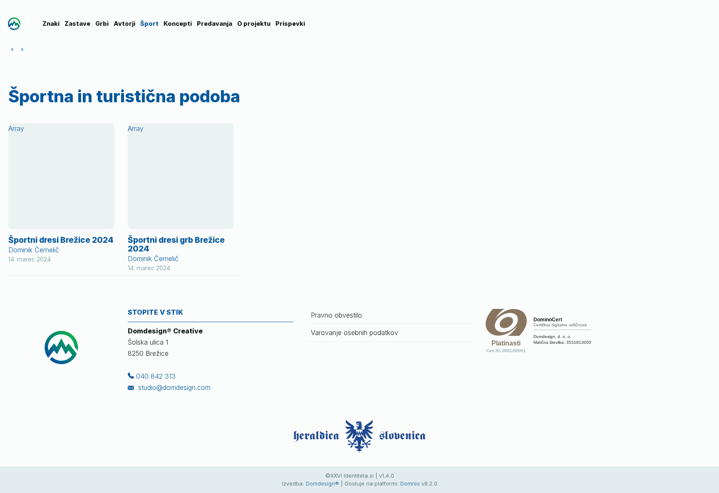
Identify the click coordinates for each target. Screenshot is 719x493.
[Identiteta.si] (14, 23)
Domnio (410, 484)
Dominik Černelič (33, 250)
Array (16, 128)
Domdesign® (322, 484)
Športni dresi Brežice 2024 (61, 240)
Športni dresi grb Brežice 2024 (176, 244)
